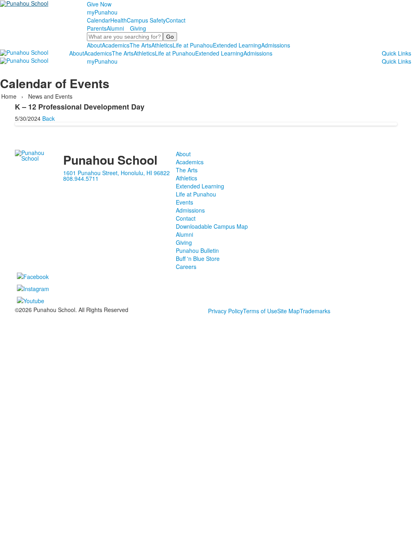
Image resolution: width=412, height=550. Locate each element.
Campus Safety (146, 20)
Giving (138, 28)
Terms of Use (260, 311)
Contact (175, 20)
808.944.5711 (81, 178)
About (94, 45)
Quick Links (396, 53)
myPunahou (102, 12)
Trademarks (315, 311)
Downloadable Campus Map (212, 226)
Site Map (288, 311)
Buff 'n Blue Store (198, 258)
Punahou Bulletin (197, 250)
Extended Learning (237, 45)
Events (184, 202)
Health (118, 20)
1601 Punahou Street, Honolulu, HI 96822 (116, 173)
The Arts (140, 45)
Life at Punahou (193, 45)
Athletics (162, 45)
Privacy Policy (225, 311)
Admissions (275, 45)
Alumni (115, 28)
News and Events (50, 96)
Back (48, 118)
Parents (97, 28)
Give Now (99, 4)
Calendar (98, 20)
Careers (186, 267)
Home (9, 96)
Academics (116, 45)
